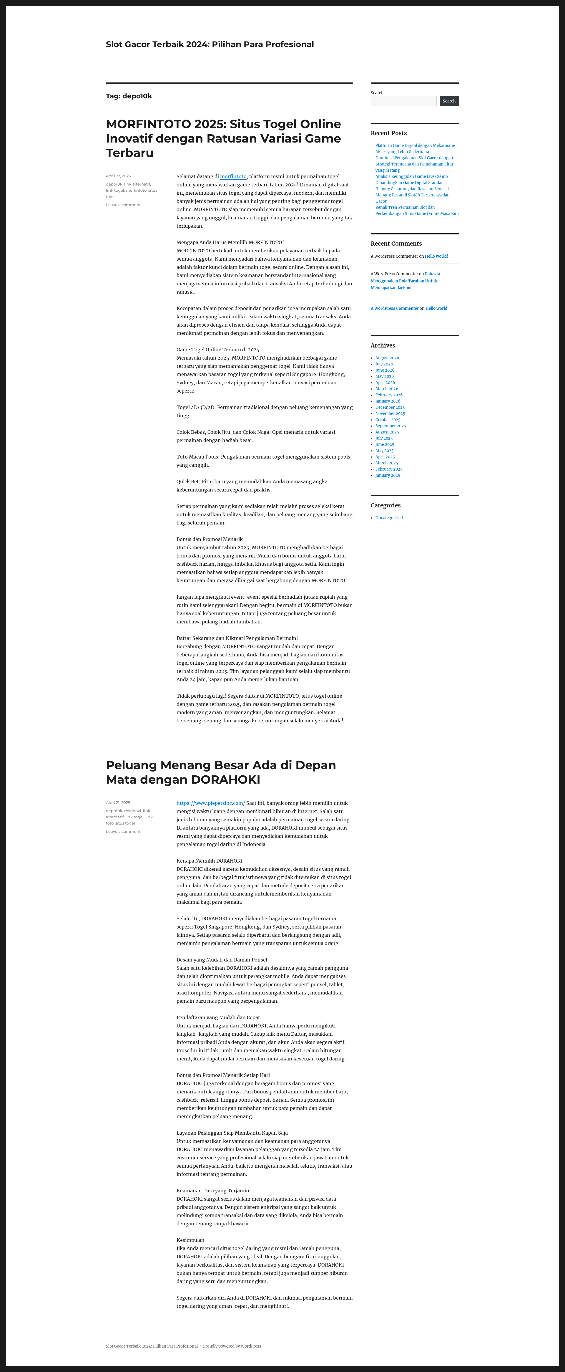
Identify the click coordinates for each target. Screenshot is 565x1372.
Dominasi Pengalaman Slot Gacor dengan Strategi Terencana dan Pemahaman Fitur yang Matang (414, 164)
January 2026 (388, 401)
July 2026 (384, 364)
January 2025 (387, 475)
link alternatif (137, 184)
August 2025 (387, 432)
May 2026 (384, 376)
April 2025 (385, 456)
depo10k (114, 184)
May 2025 (384, 450)
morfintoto (233, 176)
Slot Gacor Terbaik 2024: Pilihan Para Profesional (210, 44)
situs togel (125, 823)
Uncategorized (389, 517)
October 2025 (388, 419)
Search (377, 92)
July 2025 (384, 438)
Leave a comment (123, 204)
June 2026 (385, 370)
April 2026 (385, 382)
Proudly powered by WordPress (232, 1346)
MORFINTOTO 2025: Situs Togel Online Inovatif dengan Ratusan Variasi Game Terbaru (223, 138)
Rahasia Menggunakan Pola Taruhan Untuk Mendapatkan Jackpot (405, 281)
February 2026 (389, 395)
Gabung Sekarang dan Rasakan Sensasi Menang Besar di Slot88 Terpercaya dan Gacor (412, 195)
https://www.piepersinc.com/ (211, 803)
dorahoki (132, 810)
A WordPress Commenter (395, 308)
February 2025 (389, 469)
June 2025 (384, 444)
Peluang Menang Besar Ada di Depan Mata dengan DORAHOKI (221, 772)
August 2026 (387, 357)
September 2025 (390, 425)
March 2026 (386, 388)
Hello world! (436, 256)
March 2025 (386, 463)
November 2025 (390, 413)
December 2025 (390, 407)
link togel (115, 190)
